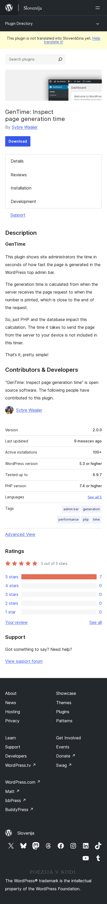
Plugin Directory (19, 23)
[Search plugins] (60, 59)
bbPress (15, 800)
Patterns (64, 720)
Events (62, 746)
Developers (16, 756)
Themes (63, 702)
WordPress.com (23, 782)
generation (91, 509)
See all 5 (95, 497)
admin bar (71, 509)
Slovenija (25, 833)
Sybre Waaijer (25, 127)
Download (18, 141)
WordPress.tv (20, 765)
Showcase (66, 693)
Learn (10, 737)
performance (68, 519)
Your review (16, 622)
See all (95, 622)
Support (17, 214)
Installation (21, 188)
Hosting (12, 711)
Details (17, 161)
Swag (64, 765)
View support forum (24, 661)
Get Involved (68, 737)
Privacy (12, 720)
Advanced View (20, 534)
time (96, 519)
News (10, 702)
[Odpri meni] (98, 8)
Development (23, 201)
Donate (66, 756)
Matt (12, 791)
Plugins (62, 711)
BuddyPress (19, 809)
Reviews (19, 174)
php (86, 519)
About (11, 693)
